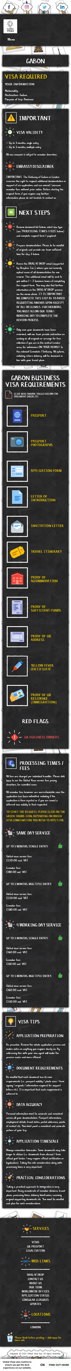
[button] (9, 39)
